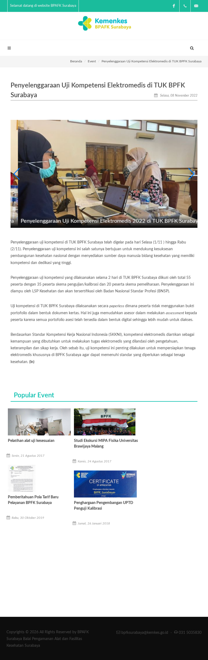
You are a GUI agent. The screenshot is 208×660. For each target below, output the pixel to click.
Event (92, 61)
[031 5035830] (185, 6)
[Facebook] (173, 6)
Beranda (76, 61)
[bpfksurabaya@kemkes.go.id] (196, 6)
